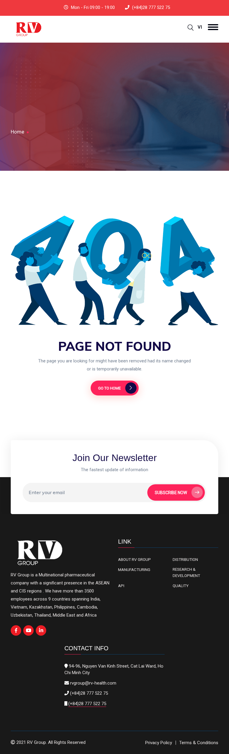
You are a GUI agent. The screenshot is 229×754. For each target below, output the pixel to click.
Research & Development (186, 572)
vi (200, 27)
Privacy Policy (158, 742)
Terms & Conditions (198, 742)
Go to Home (109, 388)
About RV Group (134, 559)
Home (17, 132)
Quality (180, 585)
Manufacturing (134, 569)
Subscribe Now (171, 492)
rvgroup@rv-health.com (93, 683)
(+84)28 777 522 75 (151, 7)
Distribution (185, 559)
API (121, 585)
